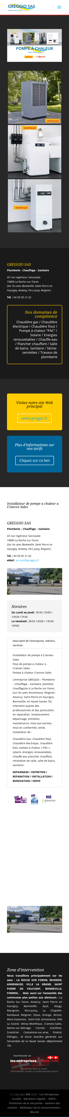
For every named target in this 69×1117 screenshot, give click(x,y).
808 (28, 1094)
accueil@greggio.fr (27, 560)
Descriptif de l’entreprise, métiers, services (34, 643)
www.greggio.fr (35, 418)
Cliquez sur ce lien (34, 460)
